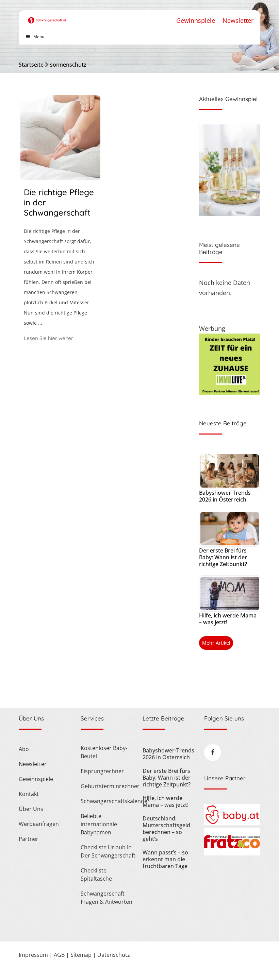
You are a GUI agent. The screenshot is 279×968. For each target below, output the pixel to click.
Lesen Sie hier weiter (48, 338)
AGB (59, 954)
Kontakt (29, 794)
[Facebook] (212, 752)
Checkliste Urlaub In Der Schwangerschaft (108, 851)
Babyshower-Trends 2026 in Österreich (225, 496)
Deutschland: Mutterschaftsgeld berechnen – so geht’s (166, 829)
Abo (24, 749)
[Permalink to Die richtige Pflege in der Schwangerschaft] (60, 178)
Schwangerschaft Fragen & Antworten (106, 897)
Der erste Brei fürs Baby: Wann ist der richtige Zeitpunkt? (223, 557)
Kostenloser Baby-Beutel (104, 752)
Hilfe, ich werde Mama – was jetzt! (228, 619)
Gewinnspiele (195, 20)
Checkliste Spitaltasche (96, 874)
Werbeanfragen (39, 824)
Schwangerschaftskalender (108, 801)
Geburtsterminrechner (108, 786)
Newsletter (238, 20)
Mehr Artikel (216, 643)
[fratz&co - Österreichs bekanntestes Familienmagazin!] (232, 853)
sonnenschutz (68, 64)
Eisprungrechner (102, 771)
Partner (28, 839)
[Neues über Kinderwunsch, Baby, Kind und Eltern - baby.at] (232, 823)
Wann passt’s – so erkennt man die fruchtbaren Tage (165, 859)
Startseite (31, 64)
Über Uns (31, 809)
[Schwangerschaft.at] (47, 16)
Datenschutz (113, 954)
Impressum (33, 954)
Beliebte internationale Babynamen (99, 824)
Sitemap (81, 954)
